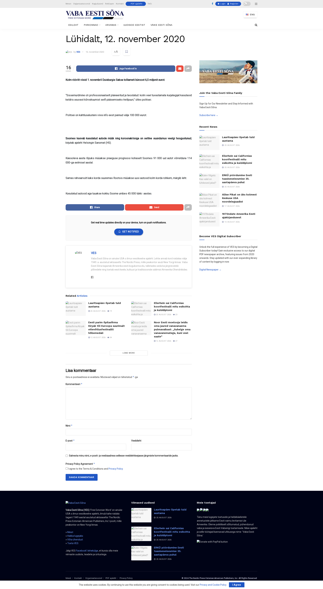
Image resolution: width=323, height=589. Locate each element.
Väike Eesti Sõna (161, 25)
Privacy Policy (116, 468)
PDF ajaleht (136, 4)
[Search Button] (256, 25)
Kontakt (120, 4)
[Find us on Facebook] (212, 4)
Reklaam (109, 4)
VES (78, 52)
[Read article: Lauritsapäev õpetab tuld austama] (76, 308)
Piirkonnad (91, 25)
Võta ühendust (75, 539)
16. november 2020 (95, 52)
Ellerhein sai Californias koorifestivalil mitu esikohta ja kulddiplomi (172, 307)
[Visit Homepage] (95, 14)
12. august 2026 (97, 337)
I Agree (236, 584)
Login (222, 4)
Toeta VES (72, 543)
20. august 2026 (97, 311)
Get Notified (130, 231)
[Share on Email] (180, 68)
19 (110, 311)
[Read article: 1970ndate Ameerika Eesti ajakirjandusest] (209, 219)
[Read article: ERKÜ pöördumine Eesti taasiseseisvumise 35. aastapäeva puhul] (209, 181)
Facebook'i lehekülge (87, 550)
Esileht (73, 25)
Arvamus (110, 25)
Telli (150, 4)
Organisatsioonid (81, 4)
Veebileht (136, 440)
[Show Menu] (256, 4)
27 (176, 341)
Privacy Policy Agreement (80, 463)
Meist (68, 4)
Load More (129, 353)
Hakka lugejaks (75, 536)
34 (110, 337)
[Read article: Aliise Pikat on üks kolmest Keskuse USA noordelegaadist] (209, 200)
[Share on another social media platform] (188, 68)
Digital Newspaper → (210, 269)
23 (176, 315)
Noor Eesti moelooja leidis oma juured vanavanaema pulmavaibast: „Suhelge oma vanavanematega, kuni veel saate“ (172, 329)
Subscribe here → (208, 115)
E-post (70, 440)
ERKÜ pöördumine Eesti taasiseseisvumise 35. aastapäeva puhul (237, 179)
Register (233, 4)
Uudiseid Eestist (134, 25)
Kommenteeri (74, 384)
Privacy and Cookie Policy (213, 584)
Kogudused (97, 4)
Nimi (69, 425)
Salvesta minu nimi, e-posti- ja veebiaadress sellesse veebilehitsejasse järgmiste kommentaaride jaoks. (123, 455)
